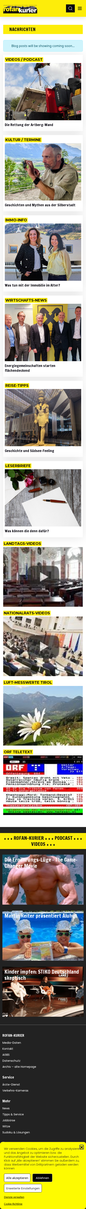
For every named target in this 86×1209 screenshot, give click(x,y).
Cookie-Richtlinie (13, 1204)
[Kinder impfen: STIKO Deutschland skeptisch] (43, 992)
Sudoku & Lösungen (16, 1132)
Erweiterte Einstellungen (23, 1188)
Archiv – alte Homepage (19, 1067)
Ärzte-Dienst (11, 1085)
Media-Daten (11, 1043)
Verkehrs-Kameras (15, 1091)
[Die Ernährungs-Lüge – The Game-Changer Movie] (43, 880)
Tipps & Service (13, 1114)
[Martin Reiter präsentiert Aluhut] (43, 936)
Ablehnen (42, 1178)
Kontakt (7, 1049)
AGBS (6, 1055)
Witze (6, 1126)
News (6, 1108)
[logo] (20, 8)
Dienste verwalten (14, 1197)
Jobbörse (8, 1120)
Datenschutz (11, 1061)
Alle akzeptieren (17, 1178)
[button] (82, 1147)
